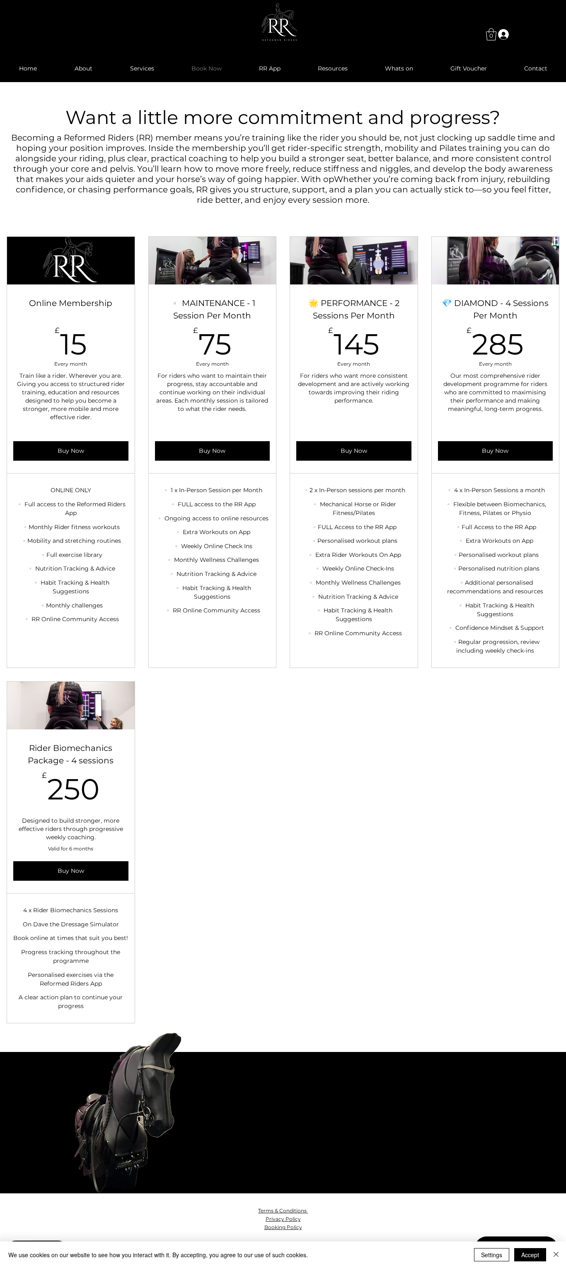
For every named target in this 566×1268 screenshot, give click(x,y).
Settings (491, 1255)
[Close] (556, 1254)
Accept (530, 1255)
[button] (491, 34)
